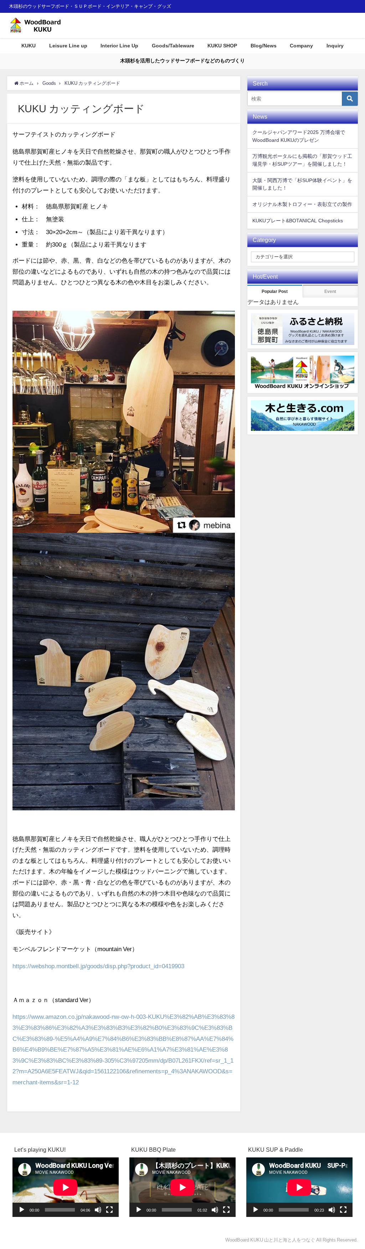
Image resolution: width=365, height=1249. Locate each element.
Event (330, 291)
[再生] (21, 1209)
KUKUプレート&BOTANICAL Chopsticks (297, 220)
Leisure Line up (68, 45)
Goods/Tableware (173, 45)
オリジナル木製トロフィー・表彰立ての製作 (302, 204)
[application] (65, 1187)
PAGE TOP (351, 1205)
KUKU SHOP (222, 45)
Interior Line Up (119, 45)
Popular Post (275, 291)
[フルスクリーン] (109, 1209)
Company (301, 45)
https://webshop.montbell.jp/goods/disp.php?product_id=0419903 (98, 966)
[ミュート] (98, 1209)
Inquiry (335, 45)
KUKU (28, 45)
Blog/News (264, 45)
